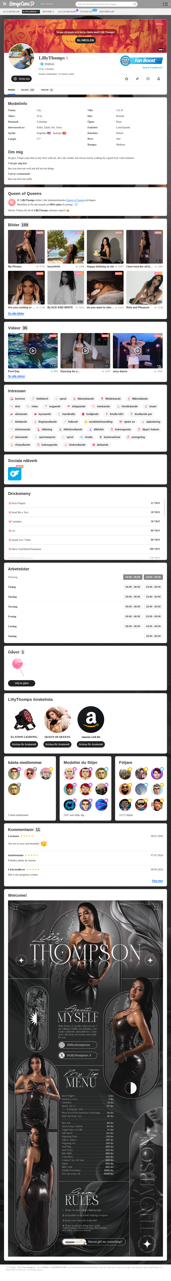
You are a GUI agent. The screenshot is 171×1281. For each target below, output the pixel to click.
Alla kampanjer (67, 12)
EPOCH (45, 1267)
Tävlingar (86, 12)
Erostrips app (107, 12)
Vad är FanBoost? (153, 67)
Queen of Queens (75, 200)
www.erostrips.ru (28, 1267)
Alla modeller (11, 12)
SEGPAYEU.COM (59, 1267)
